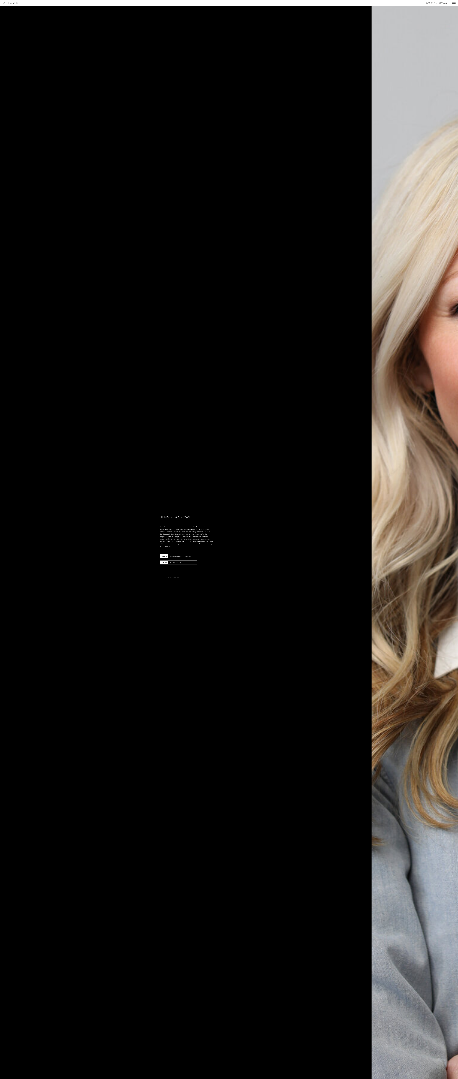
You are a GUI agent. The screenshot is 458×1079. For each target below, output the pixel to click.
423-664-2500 (175, 562)
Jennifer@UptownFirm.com (180, 556)
